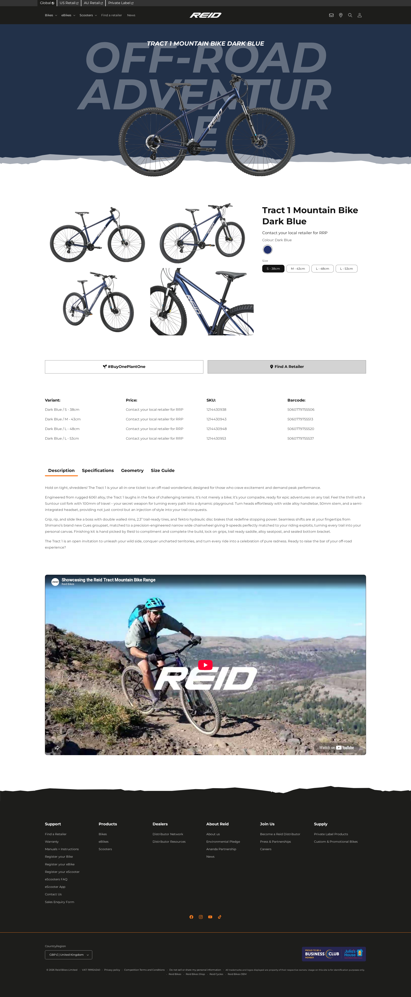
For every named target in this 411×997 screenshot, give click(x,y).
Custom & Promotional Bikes (336, 842)
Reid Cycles (216, 974)
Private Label (119, 3)
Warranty (52, 842)
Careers (265, 849)
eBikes (66, 15)
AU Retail (92, 3)
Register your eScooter (62, 872)
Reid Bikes (175, 974)
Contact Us (53, 894)
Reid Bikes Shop (195, 974)
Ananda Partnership (221, 849)
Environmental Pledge (223, 842)
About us (213, 834)
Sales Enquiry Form (59, 902)
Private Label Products (331, 834)
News (210, 857)
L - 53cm (346, 269)
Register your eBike (59, 864)
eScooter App (55, 887)
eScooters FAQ (56, 879)
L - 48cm (322, 269)
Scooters (86, 15)
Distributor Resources (169, 842)
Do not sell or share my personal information (195, 969)
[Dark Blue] (267, 250)
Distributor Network (168, 834)
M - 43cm (298, 269)
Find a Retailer (56, 834)
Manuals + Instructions (62, 849)
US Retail (68, 3)
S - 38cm (273, 269)
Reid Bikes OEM (237, 974)
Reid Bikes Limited (66, 969)
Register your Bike (59, 857)
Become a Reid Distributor (280, 834)
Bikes (49, 15)
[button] (50, 15)
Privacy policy (112, 969)
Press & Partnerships (275, 842)
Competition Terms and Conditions (144, 969)
